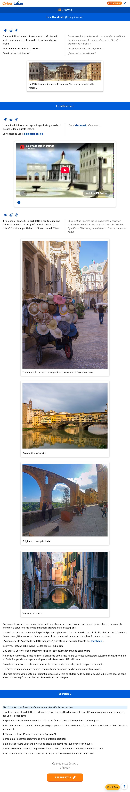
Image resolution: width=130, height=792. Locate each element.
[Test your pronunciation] (16, 30)
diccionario (81, 125)
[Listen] (5, 30)
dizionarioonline (33, 133)
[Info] (19, 202)
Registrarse (114, 3)
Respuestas (63, 777)
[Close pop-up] (124, 3)
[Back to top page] (124, 786)
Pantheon (96, 641)
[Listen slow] (11, 30)
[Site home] (13, 3)
